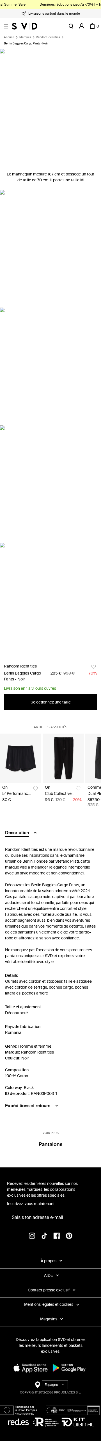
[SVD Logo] (24, 26)
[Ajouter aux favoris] (93, 666)
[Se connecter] (81, 26)
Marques (25, 37)
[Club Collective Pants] (63, 758)
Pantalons (50, 1144)
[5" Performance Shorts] (20, 758)
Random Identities (48, 37)
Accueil (9, 37)
